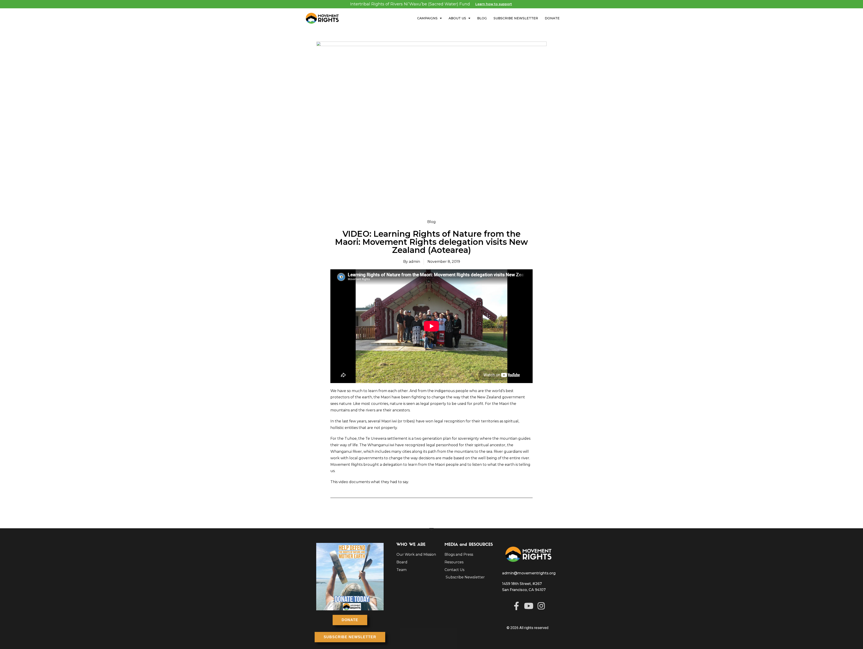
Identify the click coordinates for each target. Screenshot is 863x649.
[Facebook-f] (516, 606)
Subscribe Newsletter (516, 18)
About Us (457, 18)
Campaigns (427, 18)
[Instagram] (541, 606)
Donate (552, 18)
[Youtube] (529, 606)
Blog (482, 18)
